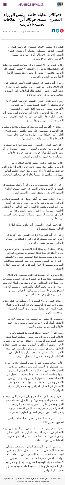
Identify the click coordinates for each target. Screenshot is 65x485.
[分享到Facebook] (53, 31)
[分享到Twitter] (57, 31)
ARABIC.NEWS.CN (31, 4)
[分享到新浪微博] (62, 31)
